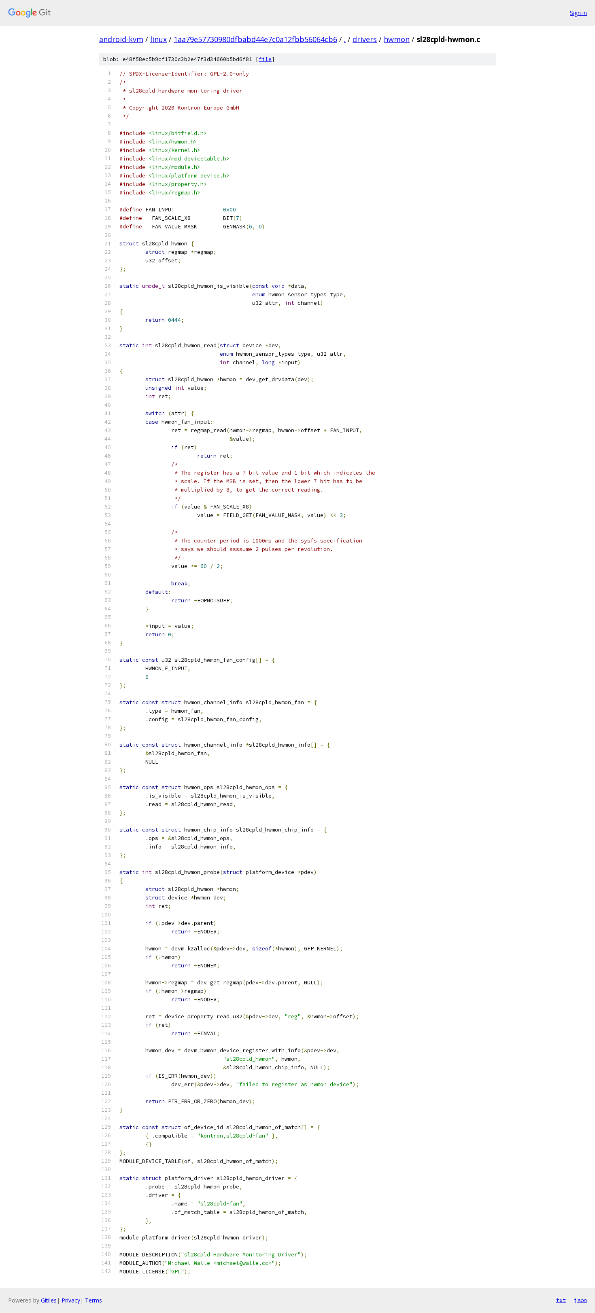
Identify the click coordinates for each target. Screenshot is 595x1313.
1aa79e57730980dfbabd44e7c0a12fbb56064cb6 (255, 39)
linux (158, 39)
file (265, 59)
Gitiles (49, 1300)
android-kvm (121, 39)
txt (561, 1300)
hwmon (397, 39)
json (580, 1300)
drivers (365, 39)
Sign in (578, 13)
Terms (93, 1300)
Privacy (71, 1300)
